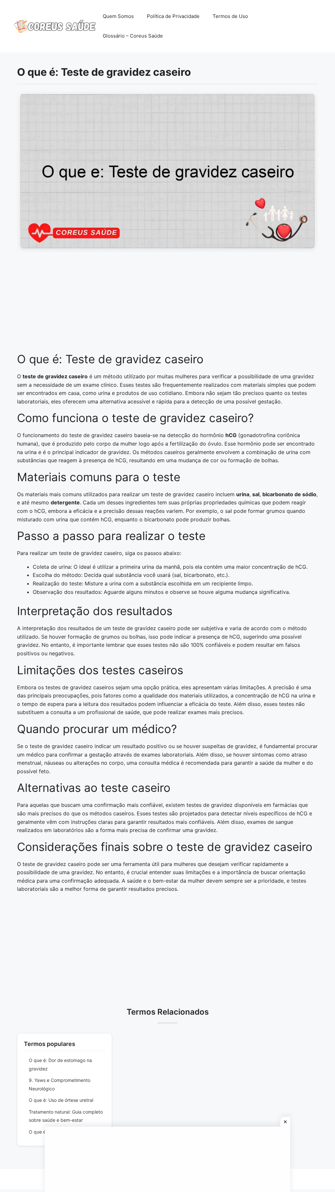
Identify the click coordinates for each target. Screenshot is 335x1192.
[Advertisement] (167, 304)
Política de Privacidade (173, 16)
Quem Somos (118, 16)
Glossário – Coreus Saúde (133, 36)
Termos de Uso (230, 16)
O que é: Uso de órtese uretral (61, 1100)
